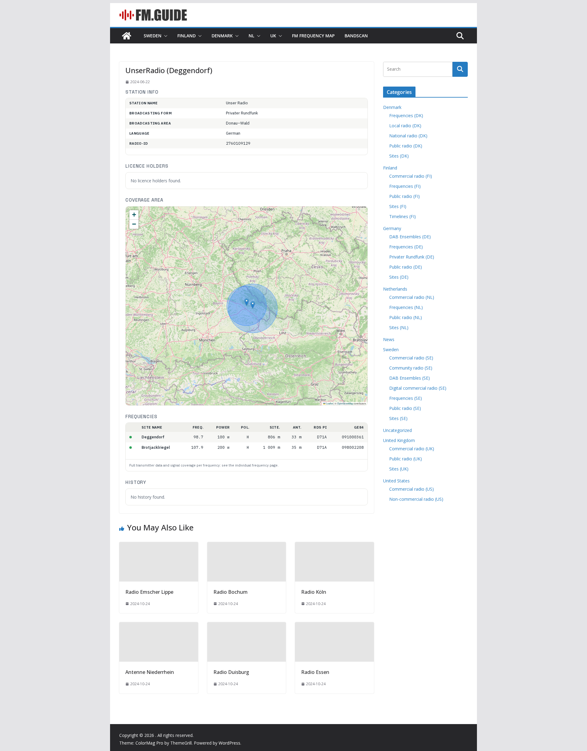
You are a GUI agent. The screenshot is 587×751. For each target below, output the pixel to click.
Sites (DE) (398, 277)
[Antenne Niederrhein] (158, 626)
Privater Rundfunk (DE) (411, 257)
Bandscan (356, 36)
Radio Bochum (230, 592)
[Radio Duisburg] (246, 626)
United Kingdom (399, 440)
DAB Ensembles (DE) (410, 237)
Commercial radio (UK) (411, 449)
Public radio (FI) (404, 196)
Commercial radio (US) (411, 489)
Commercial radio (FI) (410, 176)
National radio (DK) (408, 136)
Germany (392, 228)
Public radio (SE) (405, 408)
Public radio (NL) (405, 317)
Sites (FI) (397, 206)
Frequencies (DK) (406, 115)
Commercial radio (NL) (411, 297)
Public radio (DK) (405, 146)
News (388, 339)
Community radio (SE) (410, 368)
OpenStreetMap (345, 403)
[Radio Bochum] (246, 546)
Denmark (222, 36)
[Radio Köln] (334, 546)
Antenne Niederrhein (149, 672)
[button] (164, 36)
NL (251, 36)
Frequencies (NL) (406, 307)
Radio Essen (315, 672)
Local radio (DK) (405, 125)
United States (396, 481)
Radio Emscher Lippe (149, 592)
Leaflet (329, 403)
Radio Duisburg (231, 672)
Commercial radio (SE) (411, 358)
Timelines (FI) (402, 216)
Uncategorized (397, 430)
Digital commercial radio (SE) (417, 388)
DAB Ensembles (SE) (409, 378)
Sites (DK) (399, 156)
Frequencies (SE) (405, 398)
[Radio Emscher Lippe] (158, 546)
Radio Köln (313, 592)
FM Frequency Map (313, 36)
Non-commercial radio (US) (416, 499)
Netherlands (395, 289)
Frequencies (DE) (406, 247)
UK (273, 36)
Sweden (152, 36)
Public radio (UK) (405, 459)
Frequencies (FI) (405, 186)
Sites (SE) (398, 418)
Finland (186, 36)
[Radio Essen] (334, 626)
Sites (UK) (398, 469)
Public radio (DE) (405, 267)
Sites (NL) (398, 327)
